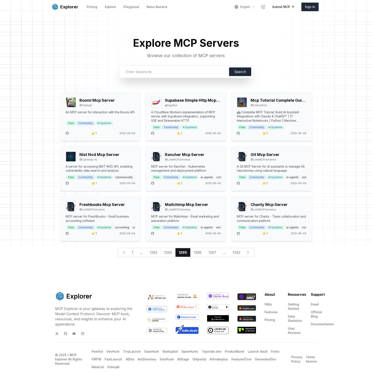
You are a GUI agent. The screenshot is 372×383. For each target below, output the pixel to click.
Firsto (275, 351)
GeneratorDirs (265, 359)
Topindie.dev (212, 351)
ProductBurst (234, 351)
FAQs (268, 304)
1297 (212, 252)
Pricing (92, 7)
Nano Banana (157, 7)
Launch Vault (258, 351)
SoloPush (167, 359)
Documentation (322, 324)
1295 (183, 252)
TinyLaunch (132, 351)
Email (315, 304)
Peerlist (97, 351)
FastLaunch (113, 359)
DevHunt (113, 351)
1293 (153, 252)
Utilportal (199, 359)
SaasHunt (151, 351)
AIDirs (130, 359)
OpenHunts (189, 351)
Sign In (310, 7)
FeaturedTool (241, 359)
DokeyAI (113, 367)
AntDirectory (147, 359)
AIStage (183, 359)
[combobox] (245, 7)
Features (271, 312)
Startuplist (170, 351)
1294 (168, 252)
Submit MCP (281, 7)
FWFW (96, 359)
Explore (110, 7)
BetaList (98, 367)
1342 (236, 252)
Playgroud (131, 7)
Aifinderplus (219, 359)
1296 (198, 252)
